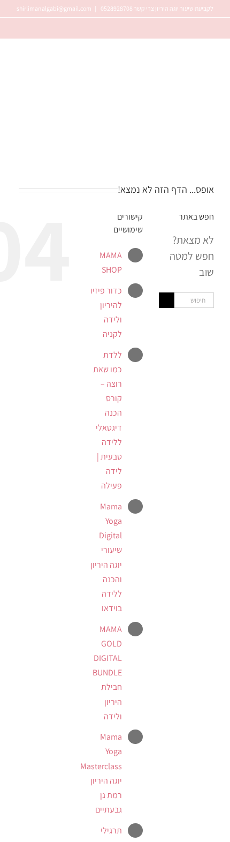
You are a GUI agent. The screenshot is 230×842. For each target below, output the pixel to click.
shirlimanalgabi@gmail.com (54, 8)
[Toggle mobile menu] (20, 154)
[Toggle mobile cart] (37, 154)
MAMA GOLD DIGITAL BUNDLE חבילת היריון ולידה (107, 672)
